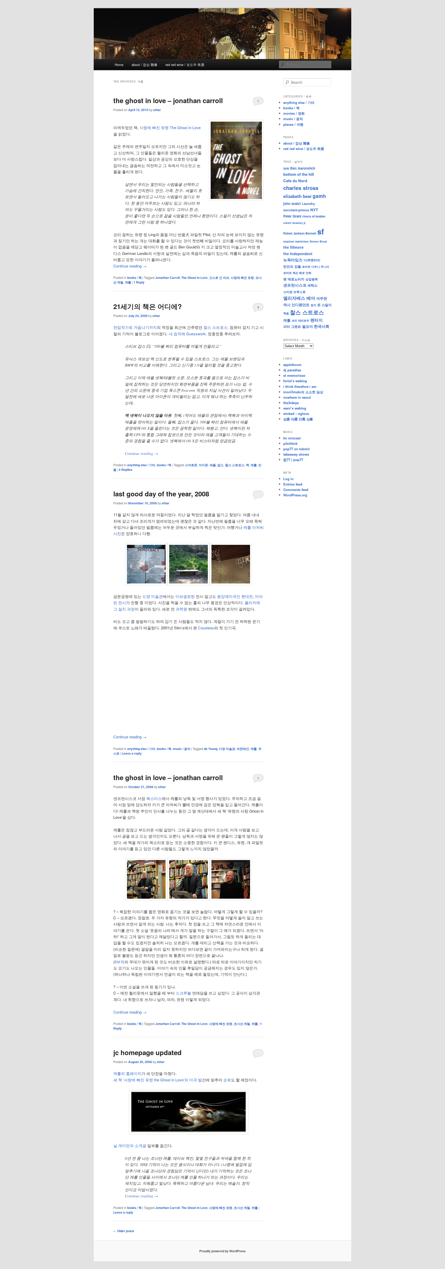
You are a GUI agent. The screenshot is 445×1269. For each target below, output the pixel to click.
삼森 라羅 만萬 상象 (298, 418)
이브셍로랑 (185, 596)
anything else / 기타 (141, 465)
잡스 (220, 465)
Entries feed (292, 484)
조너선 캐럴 (242, 1023)
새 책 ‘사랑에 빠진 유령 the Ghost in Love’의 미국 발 (157, 1079)
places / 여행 (293, 124)
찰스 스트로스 (215, 327)
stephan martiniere (296, 241)
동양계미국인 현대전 (235, 596)
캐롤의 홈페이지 (127, 1073)
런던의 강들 (292, 266)
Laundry (308, 203)
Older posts (123, 1231)
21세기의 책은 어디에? (147, 306)
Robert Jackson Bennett (299, 233)
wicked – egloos (296, 413)
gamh (319, 196)
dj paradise (292, 370)
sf (320, 231)
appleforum (292, 364)
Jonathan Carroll (167, 277)
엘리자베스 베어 (299, 298)
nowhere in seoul (297, 397)
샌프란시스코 (294, 285)
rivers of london (313, 216)
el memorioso (294, 375)
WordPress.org (295, 494)
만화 (308, 273)
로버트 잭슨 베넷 (294, 273)
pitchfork (290, 443)
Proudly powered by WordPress (222, 1251)
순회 (227, 1079)
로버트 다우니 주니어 (315, 267)
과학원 (181, 609)
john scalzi (292, 203)
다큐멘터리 (312, 260)
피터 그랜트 (292, 326)
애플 (213, 465)
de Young (210, 748)
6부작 (119, 961)
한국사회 (321, 326)
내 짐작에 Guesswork (187, 333)
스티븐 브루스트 (294, 291)
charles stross (300, 187)
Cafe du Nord (295, 180)
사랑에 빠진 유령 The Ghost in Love (170, 127)
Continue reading (130, 266)
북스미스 (154, 798)
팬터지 (316, 320)
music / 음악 (181, 748)
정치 (313, 305)
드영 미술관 (152, 596)
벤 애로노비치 (293, 279)
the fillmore (293, 247)
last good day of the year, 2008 (161, 493)
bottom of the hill (298, 174)
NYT (314, 210)
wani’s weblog (294, 408)
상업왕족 (311, 279)
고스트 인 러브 (219, 277)
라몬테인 (243, 748)
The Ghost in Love (194, 277)
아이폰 (203, 465)
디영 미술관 (227, 748)
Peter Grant (292, 216)
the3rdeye (291, 402)
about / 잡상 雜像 (144, 64)
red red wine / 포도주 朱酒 (184, 64)
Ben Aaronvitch (302, 168)
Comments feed (295, 489)
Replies (125, 469)
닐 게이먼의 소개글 (129, 1145)
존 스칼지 (324, 304)
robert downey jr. (294, 223)
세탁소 (312, 285)
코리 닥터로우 (300, 320)
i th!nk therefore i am (299, 386)
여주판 (321, 298)
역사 (286, 304)
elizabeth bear (297, 196)
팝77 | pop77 (293, 459)
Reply (138, 282)
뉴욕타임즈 (293, 260)
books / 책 (134, 277)
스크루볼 (183, 993)
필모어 (307, 326)
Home (119, 64)
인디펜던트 (301, 304)
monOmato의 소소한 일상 (303, 391)
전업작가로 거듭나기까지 (135, 327)
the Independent (297, 253)
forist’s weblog (295, 380)
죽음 (286, 313)
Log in (288, 478)
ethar (157, 109)
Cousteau (206, 627)
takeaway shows (296, 454)
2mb (286, 168)
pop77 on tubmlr (296, 448)
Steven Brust (318, 241)
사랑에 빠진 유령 (242, 277)
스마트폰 (191, 465)
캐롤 (128, 282)
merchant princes (296, 210)
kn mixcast (292, 438)
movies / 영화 (294, 113)
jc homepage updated (147, 1052)
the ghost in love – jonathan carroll (168, 100)
